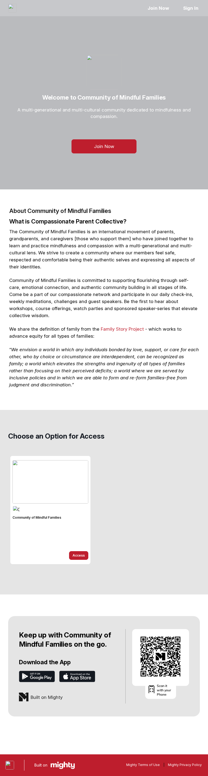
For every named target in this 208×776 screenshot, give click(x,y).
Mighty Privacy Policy (185, 765)
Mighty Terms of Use (143, 765)
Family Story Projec (121, 329)
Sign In (191, 8)
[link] (50, 510)
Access (79, 555)
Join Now (158, 8)
